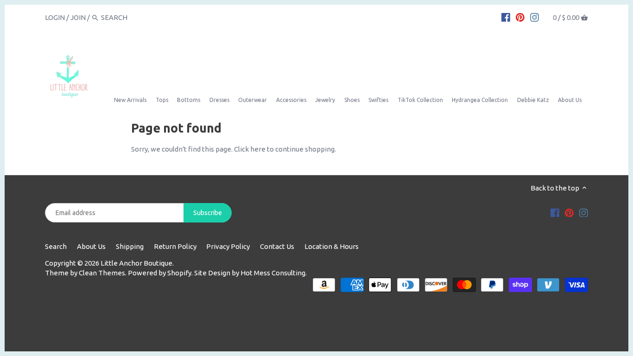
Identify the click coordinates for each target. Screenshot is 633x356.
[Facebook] (505, 17)
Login (55, 17)
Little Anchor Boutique (136, 263)
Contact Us (277, 246)
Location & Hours (331, 246)
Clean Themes (102, 273)
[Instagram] (534, 17)
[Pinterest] (520, 17)
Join (78, 17)
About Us (91, 246)
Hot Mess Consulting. (274, 273)
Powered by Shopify (159, 273)
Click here (250, 149)
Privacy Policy (228, 246)
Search (56, 246)
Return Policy (175, 246)
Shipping (130, 246)
